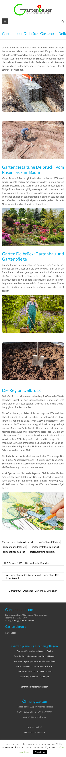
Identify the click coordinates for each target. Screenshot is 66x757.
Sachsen (31, 671)
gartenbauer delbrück (14, 546)
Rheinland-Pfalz (45, 666)
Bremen (32, 656)
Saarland (21, 671)
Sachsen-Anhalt (44, 671)
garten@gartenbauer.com (22, 620)
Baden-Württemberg (27, 651)
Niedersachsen (48, 661)
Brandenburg (20, 656)
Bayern (41, 651)
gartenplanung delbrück (42, 551)
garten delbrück (25, 541)
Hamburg (42, 656)
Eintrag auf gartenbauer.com (34, 686)
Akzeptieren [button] (40, 752)
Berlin (50, 651)
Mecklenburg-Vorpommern (27, 661)
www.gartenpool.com (34, 732)
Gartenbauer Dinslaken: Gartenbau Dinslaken (34, 590)
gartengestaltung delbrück (45, 546)
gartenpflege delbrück (14, 551)
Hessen (51, 656)
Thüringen (44, 676)
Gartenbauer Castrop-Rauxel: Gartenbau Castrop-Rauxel (33, 576)
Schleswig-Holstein (29, 676)
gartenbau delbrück (49, 541)
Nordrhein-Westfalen (39, 563)
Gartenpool (10, 632)
